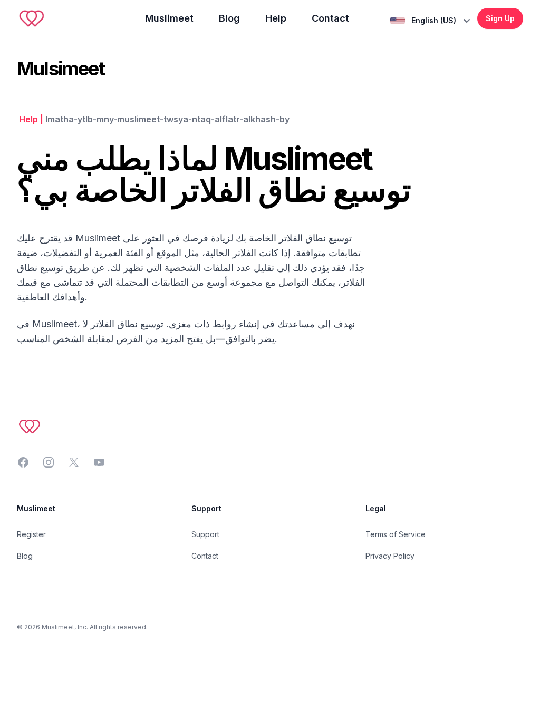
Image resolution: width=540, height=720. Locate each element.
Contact (330, 18)
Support (205, 534)
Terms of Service (395, 534)
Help (275, 18)
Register (31, 534)
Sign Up (500, 18)
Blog (229, 18)
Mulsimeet (60, 68)
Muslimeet (169, 18)
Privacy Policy (389, 555)
